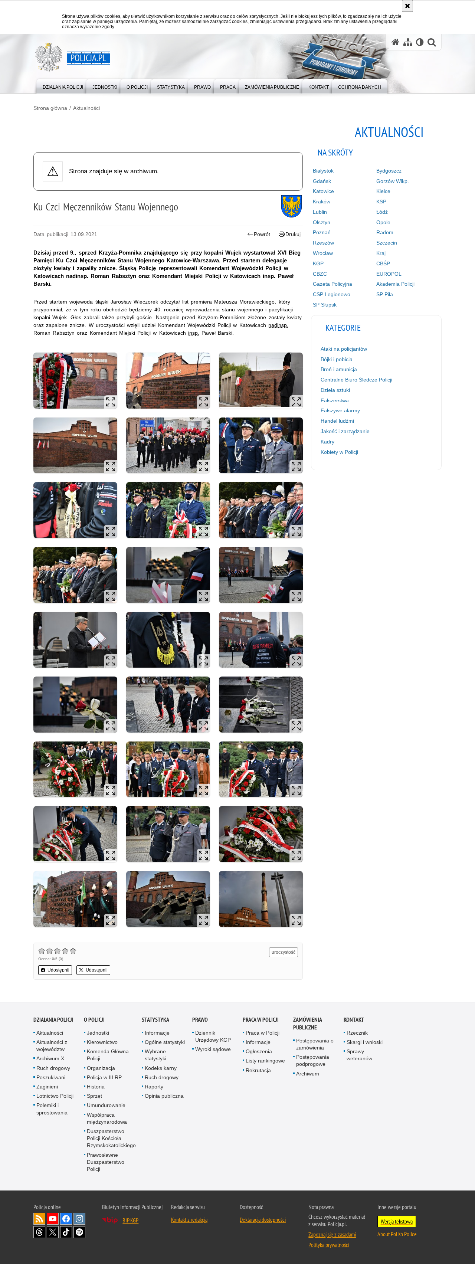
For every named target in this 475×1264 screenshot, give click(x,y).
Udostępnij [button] (58, 970)
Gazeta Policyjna (332, 284)
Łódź (382, 212)
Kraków (321, 201)
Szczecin (386, 243)
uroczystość (283, 952)
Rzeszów (323, 243)
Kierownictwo (102, 1042)
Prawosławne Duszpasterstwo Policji (105, 1162)
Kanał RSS (39, 1219)
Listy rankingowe (265, 1061)
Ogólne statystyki (165, 1042)
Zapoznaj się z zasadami (332, 1234)
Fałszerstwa (335, 400)
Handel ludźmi (337, 421)
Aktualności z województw (51, 1045)
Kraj (381, 253)
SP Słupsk (325, 305)
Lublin (320, 212)
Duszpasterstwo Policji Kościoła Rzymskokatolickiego (111, 1138)
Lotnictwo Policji (54, 1096)
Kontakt (354, 1020)
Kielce (383, 191)
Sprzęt (94, 1096)
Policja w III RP (104, 1077)
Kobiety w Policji (339, 452)
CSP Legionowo (331, 294)
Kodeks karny (161, 1068)
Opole (383, 222)
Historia (96, 1087)
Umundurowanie (106, 1105)
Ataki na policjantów (344, 349)
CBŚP (383, 263)
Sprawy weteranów (359, 1054)
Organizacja (101, 1068)
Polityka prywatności (328, 1244)
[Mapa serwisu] (407, 42)
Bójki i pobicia (337, 359)
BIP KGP (130, 1220)
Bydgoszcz (389, 171)
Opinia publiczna (164, 1096)
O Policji (94, 1020)
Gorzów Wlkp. (392, 181)
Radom (384, 232)
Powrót (262, 234)
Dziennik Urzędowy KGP (213, 1036)
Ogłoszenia (259, 1051)
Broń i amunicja (339, 369)
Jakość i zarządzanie (345, 431)
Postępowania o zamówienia (315, 1044)
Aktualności (86, 108)
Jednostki (98, 1033)
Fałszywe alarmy (340, 410)
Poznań (322, 232)
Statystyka (155, 1020)
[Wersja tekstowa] (420, 42)
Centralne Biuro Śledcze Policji (356, 380)
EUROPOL (389, 274)
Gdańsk (322, 181)
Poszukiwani (50, 1077)
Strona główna (50, 108)
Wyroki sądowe (213, 1049)
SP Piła (384, 294)
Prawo (200, 1020)
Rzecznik (357, 1033)
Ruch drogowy (53, 1068)
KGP (318, 263)
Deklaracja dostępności (263, 1219)
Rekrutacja (258, 1070)
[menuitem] (62, 86)
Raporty (154, 1087)
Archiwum (307, 1074)
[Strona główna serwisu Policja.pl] (396, 42)
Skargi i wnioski (365, 1042)
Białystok (323, 171)
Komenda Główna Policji (108, 1054)
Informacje (157, 1033)
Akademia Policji (395, 284)
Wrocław (323, 253)
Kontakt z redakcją (189, 1219)
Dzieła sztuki (335, 390)
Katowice (323, 191)
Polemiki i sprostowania (52, 1108)
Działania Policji (53, 1020)
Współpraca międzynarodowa (107, 1118)
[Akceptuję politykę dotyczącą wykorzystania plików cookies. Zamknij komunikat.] (407, 6)
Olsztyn (321, 222)
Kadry (327, 442)
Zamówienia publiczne (307, 1023)
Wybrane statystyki (155, 1054)
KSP (381, 201)
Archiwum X (50, 1058)
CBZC (320, 274)
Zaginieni (47, 1087)
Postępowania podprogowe (312, 1060)
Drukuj (293, 234)
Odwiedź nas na (53, 1219)
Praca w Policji (261, 1020)
